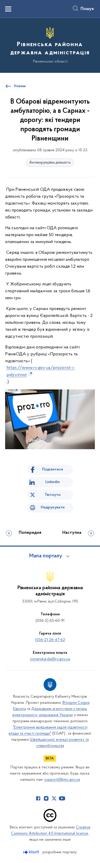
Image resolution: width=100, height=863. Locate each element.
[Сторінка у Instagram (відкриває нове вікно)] (46, 798)
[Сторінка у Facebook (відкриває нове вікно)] (38, 798)
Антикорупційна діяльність (50, 163)
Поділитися (52, 469)
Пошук (87, 9)
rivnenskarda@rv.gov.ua (50, 659)
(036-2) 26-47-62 (50, 640)
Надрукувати (53, 507)
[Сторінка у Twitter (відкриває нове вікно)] (54, 798)
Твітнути (53, 495)
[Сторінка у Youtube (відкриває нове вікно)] (62, 798)
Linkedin (52, 482)
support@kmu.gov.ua (62, 780)
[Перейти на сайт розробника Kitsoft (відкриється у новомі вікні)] (31, 852)
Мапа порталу (45, 556)
